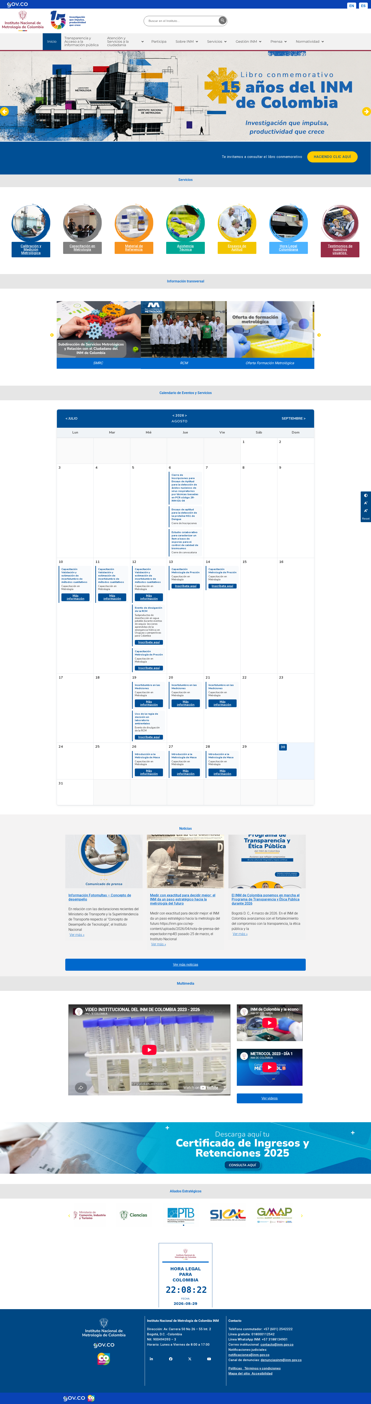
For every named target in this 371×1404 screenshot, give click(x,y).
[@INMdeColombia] (151, 1359)
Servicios (214, 41)
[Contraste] (366, 495)
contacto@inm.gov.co (276, 1344)
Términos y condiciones (262, 1368)
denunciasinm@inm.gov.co (281, 1360)
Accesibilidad (262, 1373)
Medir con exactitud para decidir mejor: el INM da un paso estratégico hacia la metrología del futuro (182, 899)
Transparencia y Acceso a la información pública (81, 41)
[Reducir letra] (366, 503)
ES (363, 6)
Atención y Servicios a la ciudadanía (118, 41)
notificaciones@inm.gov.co (248, 1355)
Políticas (236, 1368)
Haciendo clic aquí (332, 157)
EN (351, 6)
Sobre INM (185, 41)
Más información (75, 597)
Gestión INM (246, 41)
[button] (125, 41)
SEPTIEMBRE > (294, 418)
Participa (158, 41)
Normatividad (307, 41)
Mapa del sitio (240, 1373)
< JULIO (71, 418)
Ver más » (77, 935)
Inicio (51, 41)
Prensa (276, 41)
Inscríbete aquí (149, 642)
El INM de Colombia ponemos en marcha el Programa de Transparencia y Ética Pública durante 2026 (266, 899)
